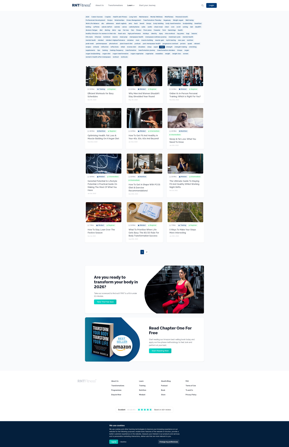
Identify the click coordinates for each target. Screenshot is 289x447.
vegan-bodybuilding (93, 53)
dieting (107, 30)
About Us (100, 5)
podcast (138, 43)
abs (102, 23)
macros (115, 37)
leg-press (180, 33)
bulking (88, 27)
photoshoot (113, 43)
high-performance (134, 33)
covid (179, 27)
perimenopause (101, 43)
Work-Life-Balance (92, 23)
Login (211, 5)
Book (163, 390)
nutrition (190, 40)
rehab (123, 47)
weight (167, 53)
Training (142, 386)
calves (124, 27)
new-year (181, 40)
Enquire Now (116, 395)
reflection (104, 47)
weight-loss (176, 53)
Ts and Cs (189, 390)
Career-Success (97, 17)
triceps (179, 50)
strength (169, 47)
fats (132, 30)
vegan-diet (106, 53)
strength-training (181, 47)
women (185, 53)
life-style (89, 37)
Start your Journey (147, 5)
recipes (88, 47)
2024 (87, 17)
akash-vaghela (121, 23)
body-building (158, 23)
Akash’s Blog (166, 381)
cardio (150, 27)
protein (182, 43)
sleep (149, 47)
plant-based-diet (126, 43)
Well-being (190, 20)
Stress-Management (134, 20)
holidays (146, 33)
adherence (110, 23)
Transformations (115, 5)
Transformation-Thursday (152, 20)
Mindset (142, 395)
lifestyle (98, 37)
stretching (192, 47)
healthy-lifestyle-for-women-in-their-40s (101, 33)
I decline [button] (123, 442)
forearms (157, 30)
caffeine (96, 27)
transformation (131, 50)
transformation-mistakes (166, 50)
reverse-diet (131, 47)
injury (161, 33)
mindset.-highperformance (115, 40)
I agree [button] (113, 442)
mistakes (130, 40)
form (164, 30)
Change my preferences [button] (168, 442)
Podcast (164, 386)
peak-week (90, 43)
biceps (149, 23)
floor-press (147, 30)
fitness (138, 30)
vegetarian (149, 53)
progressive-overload (170, 43)
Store (163, 395)
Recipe (109, 20)
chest (167, 27)
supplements (90, 50)
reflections (115, 47)
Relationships (119, 20)
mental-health (188, 37)
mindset (101, 40)
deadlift (198, 27)
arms (130, 23)
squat (156, 47)
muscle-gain (159, 40)
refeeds (96, 47)
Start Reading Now (160, 351)
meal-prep (123, 37)
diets (114, 30)
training (105, 50)
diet (101, 30)
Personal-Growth (182, 17)
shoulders (141, 47)
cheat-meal (158, 27)
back (136, 23)
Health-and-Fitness (120, 17)
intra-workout (170, 33)
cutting (185, 27)
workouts (124, 57)
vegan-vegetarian (137, 53)
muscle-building (147, 40)
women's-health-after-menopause (98, 57)
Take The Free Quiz (105, 302)
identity (154, 33)
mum (137, 40)
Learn (130, 5)
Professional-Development (95, 20)
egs (119, 30)
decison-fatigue (91, 30)
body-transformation (173, 23)
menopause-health (136, 37)
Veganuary (167, 20)
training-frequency (116, 50)
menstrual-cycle (175, 37)
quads (190, 43)
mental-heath (91, 40)
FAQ (187, 381)
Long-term (133, 17)
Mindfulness (169, 17)
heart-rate (122, 33)
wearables (159, 53)
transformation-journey (147, 50)
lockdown (106, 37)
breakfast (198, 23)
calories (117, 27)
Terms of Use (191, 386)
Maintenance (143, 17)
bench (142, 23)
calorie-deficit (107, 27)
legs (187, 33)
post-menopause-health (151, 43)
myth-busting (171, 40)
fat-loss (126, 30)
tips (98, 50)
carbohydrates (134, 27)
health (180, 30)
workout (116, 57)
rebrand (197, 43)
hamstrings (172, 30)
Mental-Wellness (156, 17)
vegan (186, 50)
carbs (143, 27)
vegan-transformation (120, 53)
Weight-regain (178, 20)
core (172, 27)
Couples (108, 17)
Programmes (116, 390)
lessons (194, 33)
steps (162, 47)
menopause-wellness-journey (156, 37)
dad (191, 27)
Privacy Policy (191, 395)
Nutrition (142, 390)
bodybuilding (187, 23)
